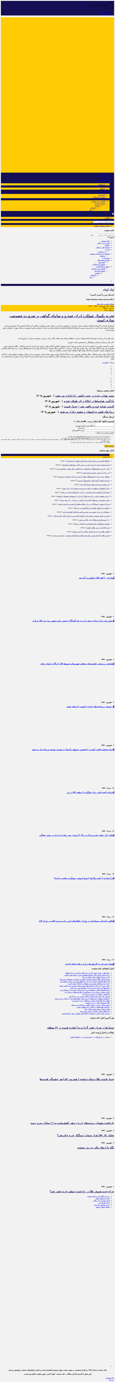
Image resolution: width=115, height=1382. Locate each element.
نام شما (81, 428)
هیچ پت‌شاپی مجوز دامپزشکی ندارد (97, 1009)
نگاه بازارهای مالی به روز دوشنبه (97, 1003)
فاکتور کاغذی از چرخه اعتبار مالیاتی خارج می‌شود (91, 532)
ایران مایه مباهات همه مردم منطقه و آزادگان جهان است (89, 984)
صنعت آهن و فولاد (103, 180)
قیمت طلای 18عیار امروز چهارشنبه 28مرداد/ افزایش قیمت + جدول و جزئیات (81, 535)
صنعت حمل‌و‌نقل (103, 193)
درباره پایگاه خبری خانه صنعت (98, 1196)
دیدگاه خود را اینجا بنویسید (84, 426)
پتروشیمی (101, 184)
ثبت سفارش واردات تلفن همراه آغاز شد (95, 484)
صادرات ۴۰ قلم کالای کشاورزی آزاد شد (96, 578)
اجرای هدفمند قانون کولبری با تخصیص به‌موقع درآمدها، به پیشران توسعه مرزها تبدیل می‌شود (73, 749)
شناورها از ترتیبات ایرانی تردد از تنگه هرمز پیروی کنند (90, 988)
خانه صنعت (105, 174)
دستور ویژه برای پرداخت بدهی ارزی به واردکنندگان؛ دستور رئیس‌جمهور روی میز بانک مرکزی (73, 621)
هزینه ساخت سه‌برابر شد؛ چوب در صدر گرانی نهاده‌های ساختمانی (85, 465)
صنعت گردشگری (98, 197)
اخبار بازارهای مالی (102, 1198)
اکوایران (105, 363)
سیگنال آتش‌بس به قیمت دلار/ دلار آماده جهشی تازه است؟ (88, 461)
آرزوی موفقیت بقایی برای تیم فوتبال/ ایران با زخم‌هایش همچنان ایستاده (83, 496)
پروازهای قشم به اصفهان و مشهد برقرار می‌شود (87, 411)
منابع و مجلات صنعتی (102, 226)
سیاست (98, 206)
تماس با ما (106, 12)
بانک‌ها (107, 178)
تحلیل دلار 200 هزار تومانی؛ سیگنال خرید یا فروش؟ (91, 1001)
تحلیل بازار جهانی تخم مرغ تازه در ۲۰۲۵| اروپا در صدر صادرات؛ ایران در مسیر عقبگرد (76, 835)
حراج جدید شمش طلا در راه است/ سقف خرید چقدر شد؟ (82, 1191)
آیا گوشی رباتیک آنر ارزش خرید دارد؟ (96, 994)
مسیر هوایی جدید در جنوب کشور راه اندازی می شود (84, 395)
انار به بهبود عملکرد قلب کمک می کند (96, 977)
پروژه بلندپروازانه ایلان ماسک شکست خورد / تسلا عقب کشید (87, 975)
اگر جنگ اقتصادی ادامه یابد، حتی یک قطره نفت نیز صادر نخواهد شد (85, 981)
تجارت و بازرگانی (103, 176)
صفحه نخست (109, 304)
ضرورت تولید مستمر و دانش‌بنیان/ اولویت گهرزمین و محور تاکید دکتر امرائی (81, 516)
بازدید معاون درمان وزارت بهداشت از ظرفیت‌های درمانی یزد (87, 992)
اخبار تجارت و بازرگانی (101, 1201)
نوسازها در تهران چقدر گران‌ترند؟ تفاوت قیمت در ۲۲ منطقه (87, 973)
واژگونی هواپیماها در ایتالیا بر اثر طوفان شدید (89, 401)
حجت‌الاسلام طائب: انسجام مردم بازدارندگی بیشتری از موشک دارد (85, 990)
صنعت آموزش (99, 203)
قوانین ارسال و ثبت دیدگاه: (104, 433)
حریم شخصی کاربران (102, 1205)
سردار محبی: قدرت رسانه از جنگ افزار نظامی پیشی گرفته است (86, 1013)
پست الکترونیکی (78, 430)
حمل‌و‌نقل (100, 304)
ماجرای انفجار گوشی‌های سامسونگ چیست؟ (93, 481)
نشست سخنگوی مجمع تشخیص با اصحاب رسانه (92, 524)
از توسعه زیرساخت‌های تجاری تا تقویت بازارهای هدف (90, 706)
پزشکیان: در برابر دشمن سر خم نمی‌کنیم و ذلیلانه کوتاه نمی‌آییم (86, 512)
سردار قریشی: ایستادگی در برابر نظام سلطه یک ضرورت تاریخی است (84, 504)
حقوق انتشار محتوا (103, 1207)
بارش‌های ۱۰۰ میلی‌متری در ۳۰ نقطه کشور (86, 1037)
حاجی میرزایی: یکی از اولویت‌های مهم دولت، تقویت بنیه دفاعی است (84, 986)
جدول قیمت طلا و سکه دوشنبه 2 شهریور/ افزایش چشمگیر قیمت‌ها (85, 979)
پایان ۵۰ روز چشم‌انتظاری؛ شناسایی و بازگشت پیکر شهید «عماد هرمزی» (83, 469)
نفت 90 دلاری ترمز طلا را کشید (98, 528)
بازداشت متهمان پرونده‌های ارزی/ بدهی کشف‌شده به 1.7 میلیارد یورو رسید (82, 999)
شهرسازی (106, 191)
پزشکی (102, 189)
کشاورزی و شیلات (98, 201)
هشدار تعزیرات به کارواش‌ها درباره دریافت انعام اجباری (89, 964)
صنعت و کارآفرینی (103, 199)
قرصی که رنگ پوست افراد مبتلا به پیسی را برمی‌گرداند (89, 996)
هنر (90, 210)
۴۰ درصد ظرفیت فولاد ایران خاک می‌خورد (94, 520)
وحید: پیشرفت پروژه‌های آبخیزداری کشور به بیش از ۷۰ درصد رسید (85, 500)
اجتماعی (93, 208)
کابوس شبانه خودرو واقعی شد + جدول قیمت (89, 406)
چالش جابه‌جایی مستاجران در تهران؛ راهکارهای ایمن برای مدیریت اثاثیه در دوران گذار (76, 921)
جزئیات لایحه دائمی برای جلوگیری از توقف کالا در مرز (90, 792)
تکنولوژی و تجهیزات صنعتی (100, 186)
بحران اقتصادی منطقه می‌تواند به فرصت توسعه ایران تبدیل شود (86, 488)
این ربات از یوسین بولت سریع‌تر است (96, 473)
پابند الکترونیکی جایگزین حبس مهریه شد (95, 1011)
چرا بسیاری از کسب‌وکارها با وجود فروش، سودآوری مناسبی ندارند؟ (84, 878)
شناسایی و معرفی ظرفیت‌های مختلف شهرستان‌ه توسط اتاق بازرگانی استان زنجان (77, 664)
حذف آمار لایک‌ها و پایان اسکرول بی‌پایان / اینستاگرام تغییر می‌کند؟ (85, 492)
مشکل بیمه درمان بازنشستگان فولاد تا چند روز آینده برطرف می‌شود (84, 477)
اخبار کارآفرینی (104, 1203)
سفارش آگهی (105, 14)
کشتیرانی (101, 195)
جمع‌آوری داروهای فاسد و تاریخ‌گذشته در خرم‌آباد (92, 508)
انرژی (107, 182)
